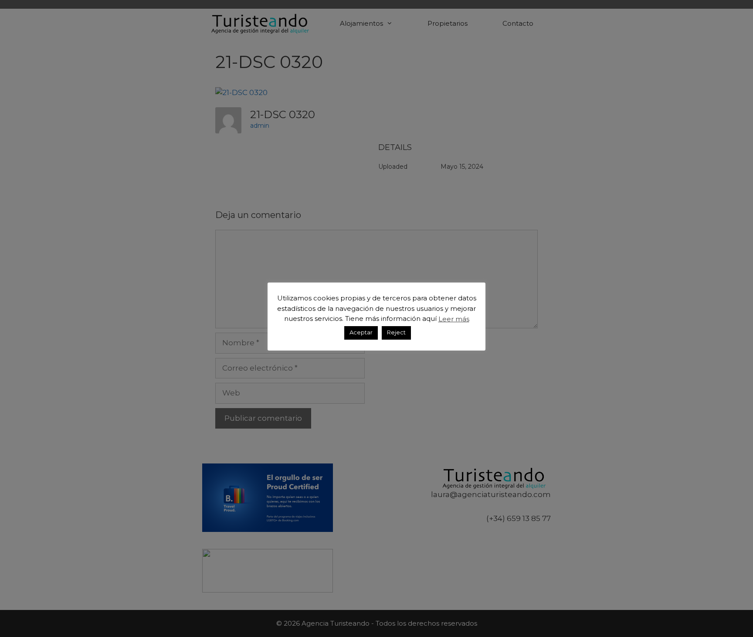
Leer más (453, 318)
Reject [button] (396, 332)
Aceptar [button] (361, 332)
